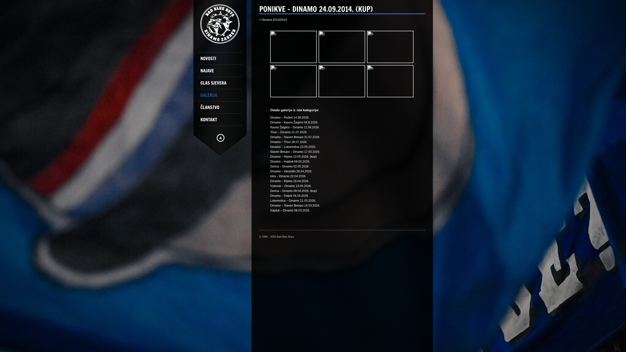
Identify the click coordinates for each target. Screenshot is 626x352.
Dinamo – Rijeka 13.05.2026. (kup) (293, 156)
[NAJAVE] (223, 73)
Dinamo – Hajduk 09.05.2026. (290, 161)
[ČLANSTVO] (223, 109)
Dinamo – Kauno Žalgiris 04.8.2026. (294, 122)
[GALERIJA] (223, 97)
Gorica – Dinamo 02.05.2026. (289, 166)
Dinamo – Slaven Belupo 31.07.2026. (295, 137)
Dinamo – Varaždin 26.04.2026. (291, 171)
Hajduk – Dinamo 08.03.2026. (290, 210)
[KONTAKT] (223, 122)
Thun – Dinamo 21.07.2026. (288, 132)
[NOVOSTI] (223, 61)
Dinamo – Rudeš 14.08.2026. (289, 117)
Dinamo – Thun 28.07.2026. (288, 142)
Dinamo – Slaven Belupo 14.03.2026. (295, 205)
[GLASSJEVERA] (223, 85)
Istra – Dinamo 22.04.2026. (288, 176)
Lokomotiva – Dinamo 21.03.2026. (293, 200)
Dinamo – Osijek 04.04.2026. (289, 196)
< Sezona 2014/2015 (273, 20)
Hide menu (220, 138)
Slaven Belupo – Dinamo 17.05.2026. (295, 152)
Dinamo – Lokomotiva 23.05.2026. (293, 147)
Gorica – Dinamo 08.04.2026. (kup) (293, 191)
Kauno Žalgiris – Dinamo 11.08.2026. (295, 127)
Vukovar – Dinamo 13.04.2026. (291, 186)
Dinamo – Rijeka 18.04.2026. (289, 181)
